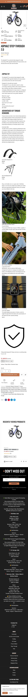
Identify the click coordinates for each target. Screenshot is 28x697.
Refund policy (14, 658)
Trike (14, 649)
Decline (10, 693)
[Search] (4, 6)
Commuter (5, 394)
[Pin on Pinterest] (9, 400)
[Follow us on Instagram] (13, 627)
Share (2, 400)
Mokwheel (19, 394)
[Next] (26, 28)
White (3, 361)
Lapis (11, 361)
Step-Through (14, 646)
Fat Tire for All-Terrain (14, 636)
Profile (14, 675)
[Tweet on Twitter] (14, 400)
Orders (14, 672)
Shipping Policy (14, 663)
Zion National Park (14, 682)
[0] (23, 6)
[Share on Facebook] (6, 400)
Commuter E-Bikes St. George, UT (12, 386)
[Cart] (26, 6)
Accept (5, 693)
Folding (14, 639)
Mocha (7, 361)
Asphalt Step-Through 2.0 (11, 449)
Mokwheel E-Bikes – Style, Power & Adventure (10, 391)
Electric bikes (14, 394)
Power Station (14, 644)
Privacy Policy (14, 660)
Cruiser (9, 394)
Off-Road (14, 641)
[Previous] (1, 28)
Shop (14, 670)
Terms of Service (14, 656)
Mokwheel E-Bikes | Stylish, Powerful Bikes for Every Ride (14, 389)
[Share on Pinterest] (11, 400)
